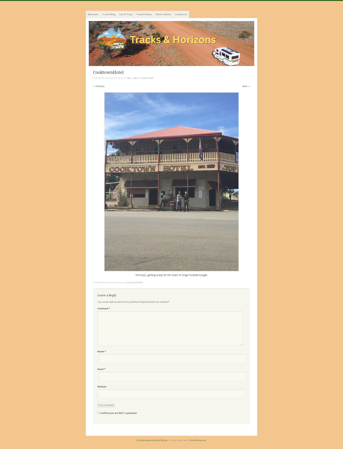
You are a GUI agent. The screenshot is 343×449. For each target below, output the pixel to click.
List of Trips (125, 14)
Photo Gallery (163, 14)
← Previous (99, 86)
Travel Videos (144, 14)
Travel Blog (108, 14)
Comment (103, 308)
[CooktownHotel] (171, 270)
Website (101, 386)
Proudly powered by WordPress (151, 440)
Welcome (93, 14)
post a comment (135, 282)
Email (101, 369)
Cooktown (147, 78)
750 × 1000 (132, 78)
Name (101, 351)
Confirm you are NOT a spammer (118, 413)
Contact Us (181, 14)
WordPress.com (198, 440)
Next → (246, 86)
